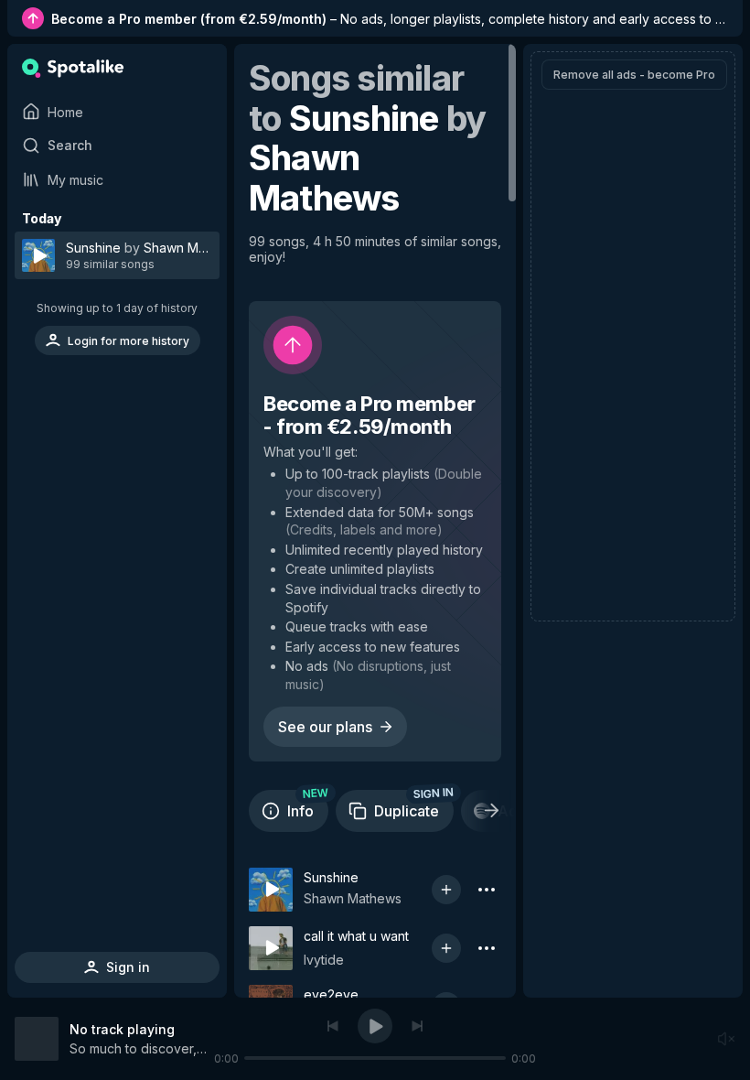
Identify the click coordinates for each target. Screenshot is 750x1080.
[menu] (117, 279)
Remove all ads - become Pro (634, 74)
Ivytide (324, 959)
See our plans (325, 727)
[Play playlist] (35, 255)
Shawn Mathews (353, 898)
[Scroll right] (491, 811)
